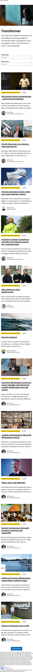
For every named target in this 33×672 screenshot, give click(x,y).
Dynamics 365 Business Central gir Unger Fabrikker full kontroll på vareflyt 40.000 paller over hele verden (16, 386)
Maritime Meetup (9, 337)
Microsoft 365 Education (20, 657)
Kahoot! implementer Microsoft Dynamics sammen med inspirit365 (15, 530)
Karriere (13, 664)
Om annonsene (21, 671)
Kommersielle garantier (10, 656)
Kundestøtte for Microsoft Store (14, 654)
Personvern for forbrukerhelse (6, 670)
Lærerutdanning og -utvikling (6, 658)
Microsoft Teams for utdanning (8, 657)
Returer (23, 654)
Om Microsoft (18, 664)
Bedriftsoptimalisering (11, 92)
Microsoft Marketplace (11, 663)
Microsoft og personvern (27, 664)
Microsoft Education (20, 656)
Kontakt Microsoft (16, 670)
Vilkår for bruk (10, 671)
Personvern (23, 670)
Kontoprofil (30, 653)
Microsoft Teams (16, 661)
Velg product (5, 61)
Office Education (29, 657)
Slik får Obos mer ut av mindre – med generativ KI (15, 145)
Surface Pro (2, 652)
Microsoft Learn (8, 662)
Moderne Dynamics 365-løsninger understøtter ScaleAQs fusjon (16, 579)
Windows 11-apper (24, 653)
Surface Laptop (8, 652)
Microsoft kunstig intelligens (6, 659)
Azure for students (28, 658)
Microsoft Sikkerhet (16, 659)
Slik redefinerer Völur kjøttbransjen (10, 290)
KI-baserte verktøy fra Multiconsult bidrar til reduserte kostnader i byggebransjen (15, 242)
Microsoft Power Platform (21, 663)
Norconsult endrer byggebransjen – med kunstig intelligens (16, 97)
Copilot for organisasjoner (17, 652)
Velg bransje (5, 55)
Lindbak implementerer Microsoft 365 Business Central (16, 436)
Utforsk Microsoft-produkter (14, 653)
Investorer (2, 666)
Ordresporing (28, 654)
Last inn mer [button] (16, 649)
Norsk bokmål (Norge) (4, 667)
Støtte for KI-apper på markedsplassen (19, 662)
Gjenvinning (2, 656)
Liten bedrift (22, 661)
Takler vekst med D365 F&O (13, 482)
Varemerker (15, 671)
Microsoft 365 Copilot (8, 661)
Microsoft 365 (5, 653)
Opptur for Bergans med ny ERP (15, 626)
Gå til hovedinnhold (4, 0)
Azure (22, 659)
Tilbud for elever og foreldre (18, 658)
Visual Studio (9, 664)
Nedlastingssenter (4, 654)
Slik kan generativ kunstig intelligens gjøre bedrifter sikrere (15, 193)
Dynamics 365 (26, 659)
